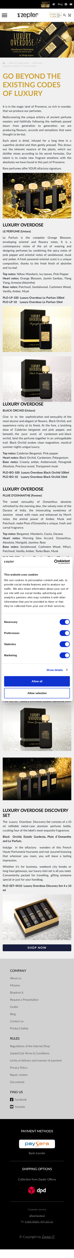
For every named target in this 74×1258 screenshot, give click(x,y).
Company (18, 970)
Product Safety (19, 1028)
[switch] (65, 633)
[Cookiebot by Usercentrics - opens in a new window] (54, 562)
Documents (17, 1082)
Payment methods (37, 1131)
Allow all (37, 681)
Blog (13, 1014)
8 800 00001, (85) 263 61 (39, 1222)
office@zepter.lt (37, 1216)
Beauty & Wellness (19, 63)
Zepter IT (48, 1236)
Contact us (17, 1021)
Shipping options (37, 1169)
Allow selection (37, 692)
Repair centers (19, 1074)
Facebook (21, 1099)
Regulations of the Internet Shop (30, 1046)
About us (15, 978)
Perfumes (37, 63)
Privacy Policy (18, 1067)
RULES (15, 1038)
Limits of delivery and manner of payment (36, 1060)
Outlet (14, 1007)
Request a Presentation (24, 999)
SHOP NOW (37, 947)
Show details (55, 669)
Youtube (20, 1106)
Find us (16, 1092)
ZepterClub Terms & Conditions (29, 1053)
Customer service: (37, 1210)
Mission (15, 985)
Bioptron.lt (16, 992)
